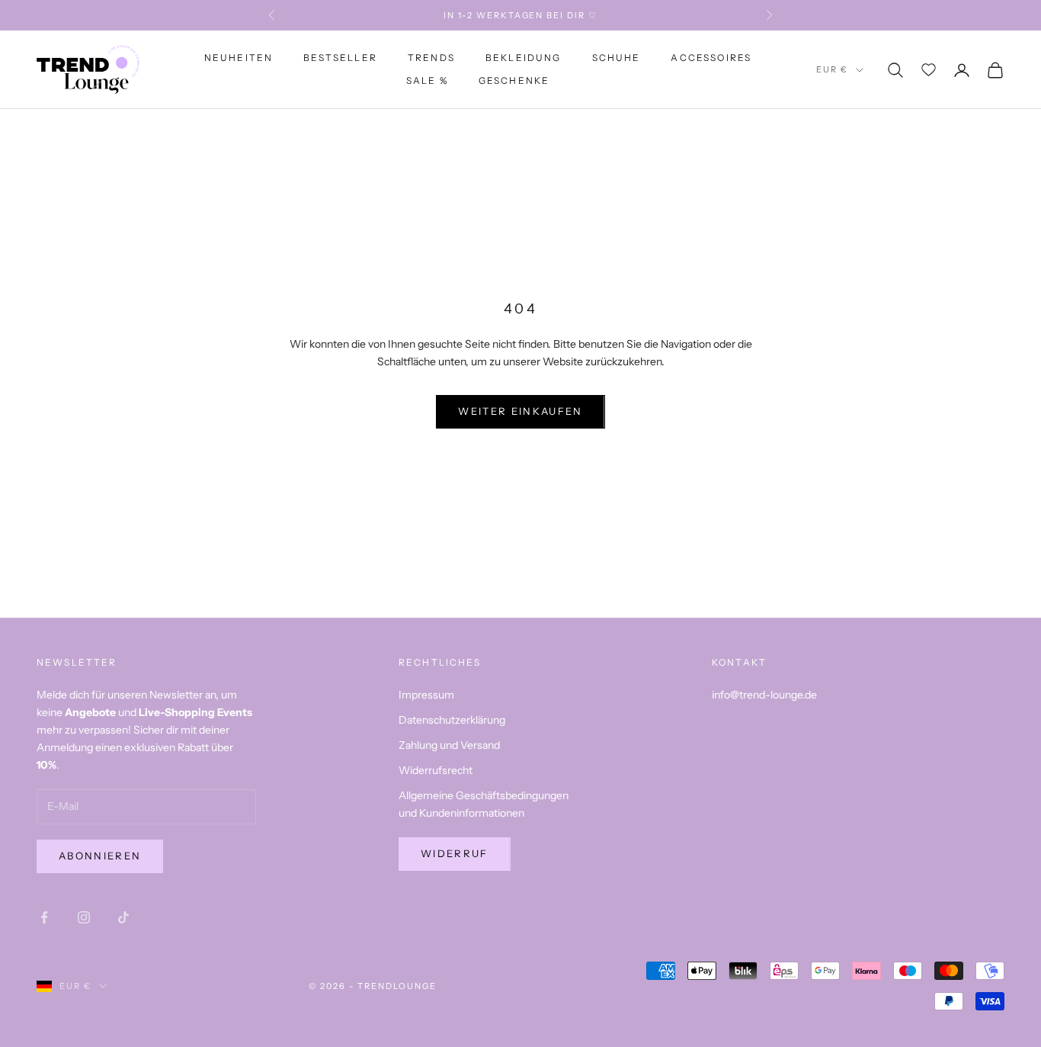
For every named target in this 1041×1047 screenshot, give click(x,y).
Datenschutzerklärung (452, 720)
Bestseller (340, 57)
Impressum (426, 695)
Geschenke (514, 81)
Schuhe (616, 57)
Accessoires (711, 57)
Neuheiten (238, 57)
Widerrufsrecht (435, 770)
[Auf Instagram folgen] (83, 917)
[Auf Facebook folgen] (44, 917)
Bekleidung (523, 57)
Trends (431, 57)
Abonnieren (100, 855)
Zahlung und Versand (449, 745)
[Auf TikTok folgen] (123, 917)
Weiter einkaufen (520, 411)
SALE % (427, 81)
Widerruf (454, 853)
